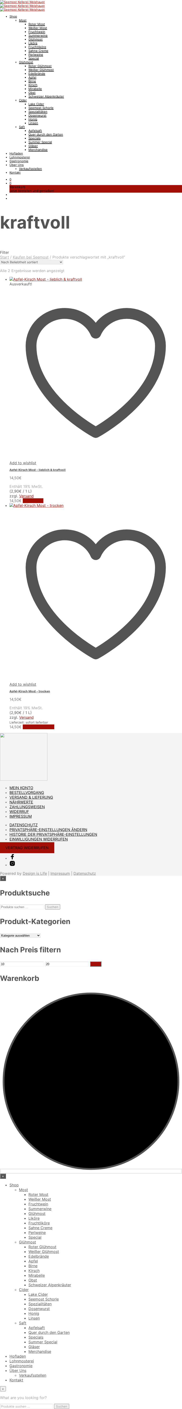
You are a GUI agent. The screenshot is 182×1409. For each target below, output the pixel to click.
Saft (22, 127)
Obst (32, 92)
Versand (26, 496)
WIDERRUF (19, 811)
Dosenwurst (37, 115)
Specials (34, 138)
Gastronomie (18, 161)
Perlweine (35, 54)
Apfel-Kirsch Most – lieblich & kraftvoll (37, 470)
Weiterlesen (33, 500)
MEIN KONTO (21, 787)
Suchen (52, 907)
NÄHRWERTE (21, 802)
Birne (32, 81)
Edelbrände (36, 73)
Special (33, 58)
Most (23, 20)
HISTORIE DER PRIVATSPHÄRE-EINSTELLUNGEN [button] (53, 834)
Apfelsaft (35, 130)
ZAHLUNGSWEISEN (27, 806)
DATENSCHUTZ (23, 824)
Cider (23, 100)
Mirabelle (35, 89)
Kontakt (15, 172)
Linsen (33, 123)
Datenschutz (84, 873)
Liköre (32, 43)
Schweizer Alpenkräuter (46, 96)
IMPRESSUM (20, 816)
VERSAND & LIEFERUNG (31, 797)
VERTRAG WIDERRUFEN (27, 847)
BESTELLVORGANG (26, 792)
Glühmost (35, 39)
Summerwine (38, 35)
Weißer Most (37, 28)
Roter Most (36, 24)
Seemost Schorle (41, 108)
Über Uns (16, 165)
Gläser (33, 146)
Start (4, 257)
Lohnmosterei (19, 157)
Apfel (32, 77)
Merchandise (38, 150)
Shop (13, 16)
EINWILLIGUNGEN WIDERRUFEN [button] (38, 839)
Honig (32, 119)
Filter (96, 964)
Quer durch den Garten (45, 134)
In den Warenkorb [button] (38, 726)
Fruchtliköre (37, 47)
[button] (10, 179)
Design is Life (35, 873)
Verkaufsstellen (30, 169)
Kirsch (32, 85)
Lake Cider (36, 104)
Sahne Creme (38, 51)
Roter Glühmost (40, 66)
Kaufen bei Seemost (31, 257)
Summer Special (40, 142)
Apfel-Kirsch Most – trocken (29, 691)
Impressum (60, 873)
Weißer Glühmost (41, 70)
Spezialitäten (37, 111)
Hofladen (16, 153)
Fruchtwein (36, 32)
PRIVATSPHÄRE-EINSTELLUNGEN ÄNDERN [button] (48, 829)
